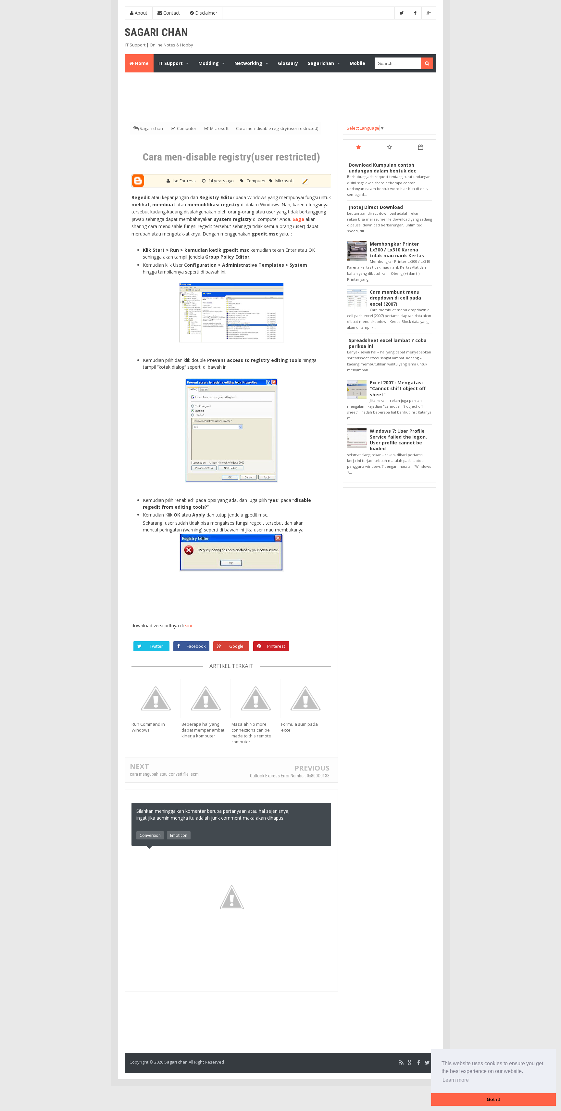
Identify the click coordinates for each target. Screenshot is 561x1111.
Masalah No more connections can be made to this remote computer (251, 733)
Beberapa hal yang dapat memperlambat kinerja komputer (202, 730)
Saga (298, 219)
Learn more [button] (456, 1080)
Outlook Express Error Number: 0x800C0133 (290, 775)
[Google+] (410, 1063)
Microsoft (284, 181)
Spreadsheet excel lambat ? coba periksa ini (388, 343)
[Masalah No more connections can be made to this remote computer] (256, 698)
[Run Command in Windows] (156, 698)
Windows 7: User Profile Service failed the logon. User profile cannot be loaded (398, 440)
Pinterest (276, 646)
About (140, 13)
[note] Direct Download (376, 207)
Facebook (196, 646)
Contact (171, 13)
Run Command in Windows (148, 727)
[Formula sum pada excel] (306, 698)
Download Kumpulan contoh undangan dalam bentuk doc (382, 168)
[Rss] (401, 1063)
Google (236, 646)
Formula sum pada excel (299, 727)
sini (188, 625)
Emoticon (178, 835)
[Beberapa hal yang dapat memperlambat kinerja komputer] (206, 698)
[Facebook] (418, 1063)
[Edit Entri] (304, 180)
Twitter (156, 646)
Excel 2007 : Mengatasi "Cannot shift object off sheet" (398, 388)
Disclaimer (205, 13)
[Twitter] (427, 1063)
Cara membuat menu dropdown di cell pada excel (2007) (395, 298)
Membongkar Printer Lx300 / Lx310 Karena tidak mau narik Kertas (397, 250)
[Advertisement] (282, 95)
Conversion (150, 835)
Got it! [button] (494, 1099)
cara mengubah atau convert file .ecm (164, 774)
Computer (256, 181)
